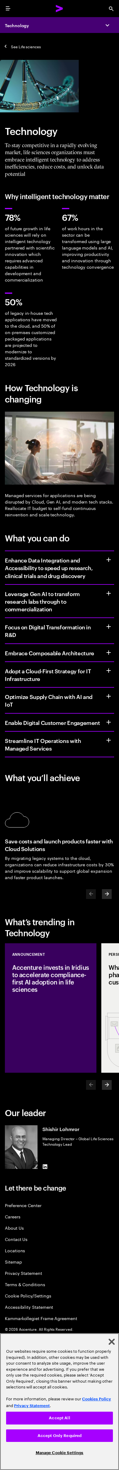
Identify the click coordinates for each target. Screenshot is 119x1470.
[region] (59, 1401)
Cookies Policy (96, 1399)
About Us (14, 1227)
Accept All (59, 1418)
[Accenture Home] (59, 8)
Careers (12, 1216)
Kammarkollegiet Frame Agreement (41, 1318)
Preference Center (23, 1205)
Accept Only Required (60, 1436)
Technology (17, 25)
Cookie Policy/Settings (28, 1295)
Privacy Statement (23, 1273)
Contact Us (16, 1239)
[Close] (111, 1341)
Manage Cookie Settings (60, 1453)
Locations (15, 1250)
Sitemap (13, 1261)
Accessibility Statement (29, 1307)
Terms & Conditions (25, 1284)
